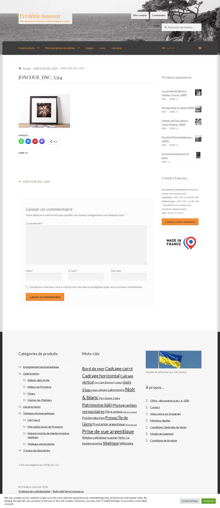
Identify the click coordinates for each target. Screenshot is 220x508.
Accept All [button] (209, 501)
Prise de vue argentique (108, 431)
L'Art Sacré (34, 420)
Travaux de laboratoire (36, 450)
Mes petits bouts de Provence (45, 426)
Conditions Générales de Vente (168, 427)
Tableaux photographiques (38, 413)
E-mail (73, 270)
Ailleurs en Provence (39, 386)
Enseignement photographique (41, 366)
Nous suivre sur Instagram (165, 413)
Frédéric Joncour (40, 15)
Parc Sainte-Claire (109, 398)
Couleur (118, 382)
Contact (155, 407)
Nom (30, 270)
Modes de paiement (162, 433)
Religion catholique (94, 437)
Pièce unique (113, 411)
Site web (116, 270)
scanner (112, 437)
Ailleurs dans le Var (39, 380)
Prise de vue (131, 424)
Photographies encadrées (60, 48)
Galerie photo (27, 48)
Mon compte (140, 15)
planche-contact (130, 412)
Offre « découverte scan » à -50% (169, 400)
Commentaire (35, 223)
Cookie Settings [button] (190, 501)
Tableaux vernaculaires (41, 443)
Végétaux (111, 443)
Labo (103, 48)
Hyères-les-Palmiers (40, 400)
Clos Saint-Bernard (104, 382)
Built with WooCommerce (68, 491)
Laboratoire (116, 390)
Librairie (117, 48)
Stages (90, 48)
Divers (31, 393)
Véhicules (126, 443)
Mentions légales (160, 420)
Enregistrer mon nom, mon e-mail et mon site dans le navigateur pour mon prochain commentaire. (86, 286)
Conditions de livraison (163, 440)
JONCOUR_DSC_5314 (45, 68)
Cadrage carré (119, 368)
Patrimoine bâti (97, 404)
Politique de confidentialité (34, 491)
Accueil (27, 68)
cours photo (99, 390)
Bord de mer (93, 368)
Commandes (159, 15)
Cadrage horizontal (101, 375)
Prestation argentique (108, 424)
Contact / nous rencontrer (180, 221)
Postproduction (93, 418)
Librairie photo (32, 406)
